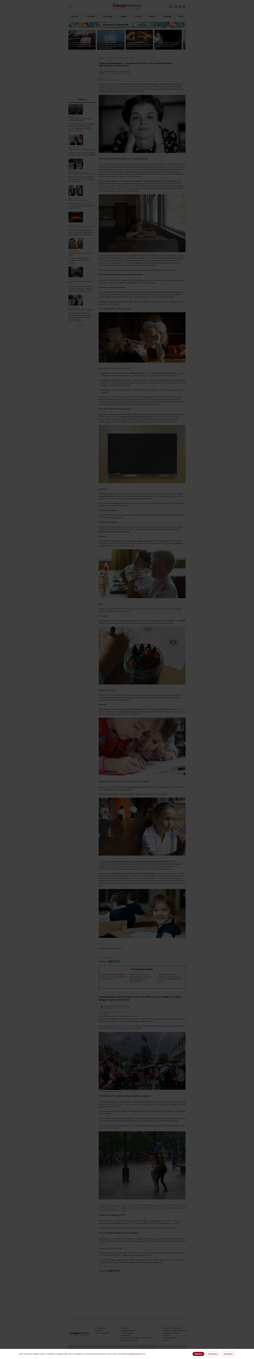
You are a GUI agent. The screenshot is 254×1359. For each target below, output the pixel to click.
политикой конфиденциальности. (132, 1354)
